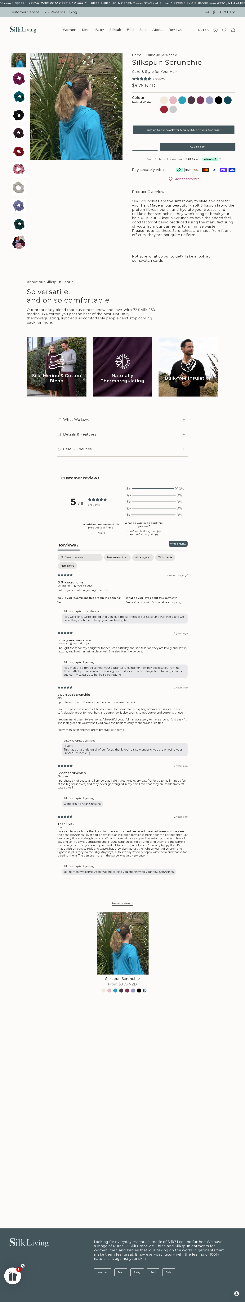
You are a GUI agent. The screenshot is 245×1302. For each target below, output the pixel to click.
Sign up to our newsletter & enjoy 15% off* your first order (183, 130)
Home (137, 55)
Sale (169, 1272)
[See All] (146, 990)
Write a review (178, 543)
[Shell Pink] (109, 991)
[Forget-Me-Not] (133, 991)
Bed (153, 1272)
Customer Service (24, 12)
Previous (29, 106)
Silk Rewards (54, 12)
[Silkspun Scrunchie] (123, 943)
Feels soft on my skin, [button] (139, 602)
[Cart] (233, 30)
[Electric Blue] (115, 991)
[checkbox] (165, 557)
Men (121, 1272)
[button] (69, 30)
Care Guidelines (77, 449)
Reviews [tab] (68, 545)
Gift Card (227, 12)
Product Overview (148, 192)
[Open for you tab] (236, 1293)
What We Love (76, 420)
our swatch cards (147, 260)
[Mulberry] (127, 991)
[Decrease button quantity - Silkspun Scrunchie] (137, 147)
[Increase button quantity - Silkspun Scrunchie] (153, 147)
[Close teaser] (23, 1266)
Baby (137, 1272)
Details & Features (79, 434)
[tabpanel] (122, 715)
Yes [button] (59, 602)
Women (103, 1272)
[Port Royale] (121, 991)
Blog (73, 12)
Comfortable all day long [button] (166, 602)
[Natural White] (103, 991)
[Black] (139, 991)
